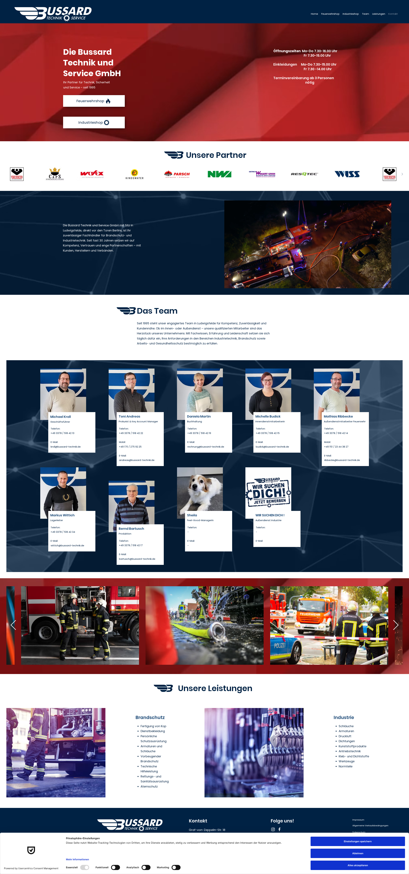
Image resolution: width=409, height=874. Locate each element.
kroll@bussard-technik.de (66, 446)
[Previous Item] (7, 174)
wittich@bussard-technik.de (67, 545)
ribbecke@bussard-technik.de (342, 460)
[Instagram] (273, 829)
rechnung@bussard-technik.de (205, 446)
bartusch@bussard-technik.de (137, 559)
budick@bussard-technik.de (272, 446)
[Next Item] (402, 174)
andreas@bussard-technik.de (136, 460)
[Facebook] (279, 829)
